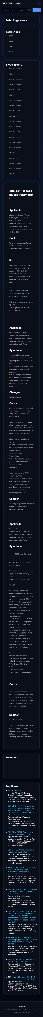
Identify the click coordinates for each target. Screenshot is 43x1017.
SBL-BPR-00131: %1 (31, 978)
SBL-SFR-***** (15, 137)
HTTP (11, 36)
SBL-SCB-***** (15, 127)
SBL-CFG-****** (15, 84)
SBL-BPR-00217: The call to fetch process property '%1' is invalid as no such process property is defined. (22, 940)
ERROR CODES (7, 3)
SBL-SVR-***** (15, 169)
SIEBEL (12, 52)
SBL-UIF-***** (15, 174)
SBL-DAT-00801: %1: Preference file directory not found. (22, 960)
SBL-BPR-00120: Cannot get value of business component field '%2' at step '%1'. (22, 891)
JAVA (11, 41)
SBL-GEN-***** (15, 105)
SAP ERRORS (16, 790)
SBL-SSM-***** (15, 153)
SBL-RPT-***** (15, 121)
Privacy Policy (21, 1006)
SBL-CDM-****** (15, 79)
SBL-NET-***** (15, 111)
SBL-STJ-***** (15, 158)
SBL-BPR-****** (15, 74)
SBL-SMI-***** (15, 142)
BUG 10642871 (14, 291)
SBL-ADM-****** (15, 69)
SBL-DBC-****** (15, 95)
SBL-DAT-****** (15, 90)
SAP (10, 46)
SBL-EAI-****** (15, 100)
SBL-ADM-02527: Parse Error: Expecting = (20, 833)
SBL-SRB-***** (15, 148)
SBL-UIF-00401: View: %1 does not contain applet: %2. (21, 851)
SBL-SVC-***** (15, 163)
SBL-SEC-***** (15, 132)
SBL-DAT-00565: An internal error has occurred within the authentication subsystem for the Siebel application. (22, 870)
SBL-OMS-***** (15, 116)
